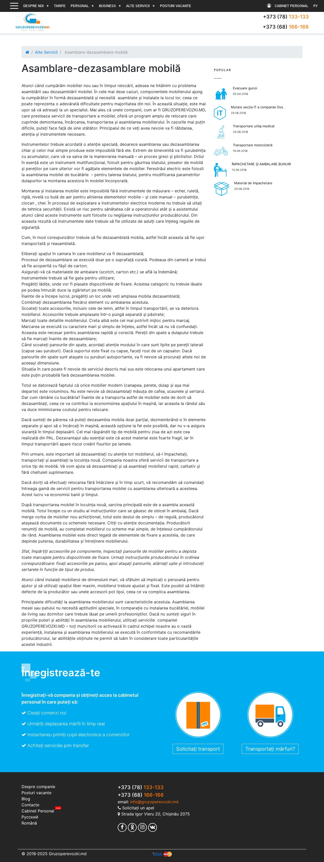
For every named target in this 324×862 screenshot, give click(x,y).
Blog (26, 798)
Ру (315, 6)
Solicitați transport (198, 749)
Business (107, 6)
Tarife (60, 6)
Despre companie (38, 786)
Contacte (30, 804)
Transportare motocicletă (252, 145)
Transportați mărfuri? (270, 749)
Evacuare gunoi (245, 88)
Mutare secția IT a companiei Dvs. (257, 107)
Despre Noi (33, 6)
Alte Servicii (138, 6)
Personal (80, 6)
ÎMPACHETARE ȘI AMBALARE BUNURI (261, 164)
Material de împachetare (253, 183)
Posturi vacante (175, 6)
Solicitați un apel (138, 807)
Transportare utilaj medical (253, 126)
